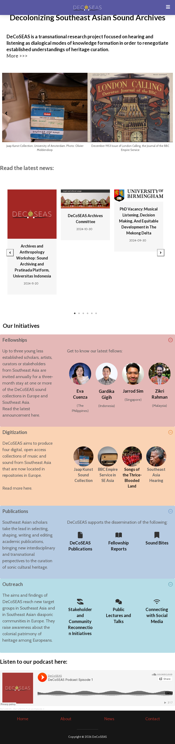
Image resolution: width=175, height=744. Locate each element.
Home (22, 718)
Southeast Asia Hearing (156, 475)
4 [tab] (87, 313)
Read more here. (17, 488)
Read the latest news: (27, 167)
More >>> (17, 56)
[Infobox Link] (80, 543)
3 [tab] (83, 313)
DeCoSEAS (6, 709)
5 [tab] (92, 313)
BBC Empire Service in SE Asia (108, 475)
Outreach (12, 584)
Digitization (14, 432)
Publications (15, 511)
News (109, 718)
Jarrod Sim (133, 391)
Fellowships (14, 340)
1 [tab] (75, 313)
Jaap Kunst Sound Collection (83, 475)
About (65, 718)
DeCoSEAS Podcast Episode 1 (28, 709)
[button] (6, 113)
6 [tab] (96, 313)
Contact (152, 718)
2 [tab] (79, 313)
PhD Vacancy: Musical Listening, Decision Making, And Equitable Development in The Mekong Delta (138, 221)
